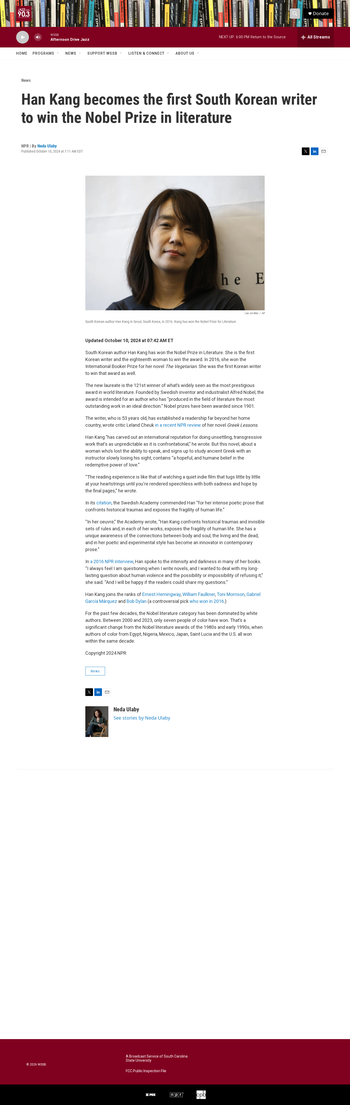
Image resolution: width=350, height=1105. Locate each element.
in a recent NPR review (178, 425)
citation (103, 502)
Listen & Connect (146, 53)
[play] (22, 37)
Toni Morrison (231, 594)
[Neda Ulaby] (96, 721)
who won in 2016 (207, 601)
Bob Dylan (137, 601)
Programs (43, 53)
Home (21, 53)
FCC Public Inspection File (146, 1071)
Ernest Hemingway (161, 594)
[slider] (46, 37)
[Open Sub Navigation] (58, 53)
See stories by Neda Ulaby (142, 718)
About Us (185, 53)
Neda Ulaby (47, 145)
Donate (321, 13)
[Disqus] (175, 838)
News (70, 53)
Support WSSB (102, 53)
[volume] (38, 37)
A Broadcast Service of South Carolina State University (157, 1058)
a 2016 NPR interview (111, 561)
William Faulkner (198, 594)
